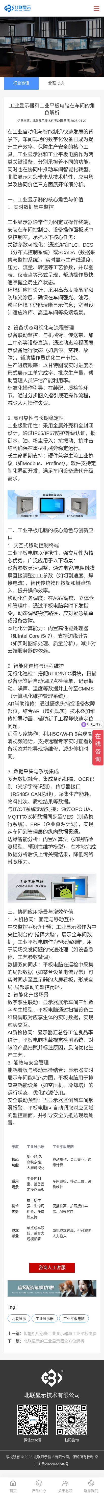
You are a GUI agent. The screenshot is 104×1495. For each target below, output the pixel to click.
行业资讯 (21, 83)
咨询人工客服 (52, 1267)
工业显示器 (30, 154)
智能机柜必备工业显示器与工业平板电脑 (52, 1333)
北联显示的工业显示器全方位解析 (46, 1341)
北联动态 (56, 83)
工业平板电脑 (63, 154)
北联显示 (19, 1319)
